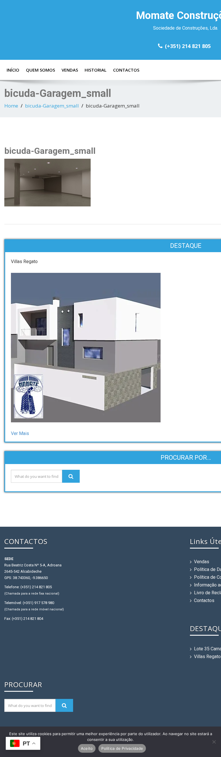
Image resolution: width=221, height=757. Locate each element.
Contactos (126, 70)
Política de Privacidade (122, 748)
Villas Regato (207, 656)
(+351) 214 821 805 (188, 46)
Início (13, 70)
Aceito (87, 748)
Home (11, 105)
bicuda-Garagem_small (52, 105)
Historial (95, 70)
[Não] (214, 742)
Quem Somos (40, 70)
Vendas (70, 70)
